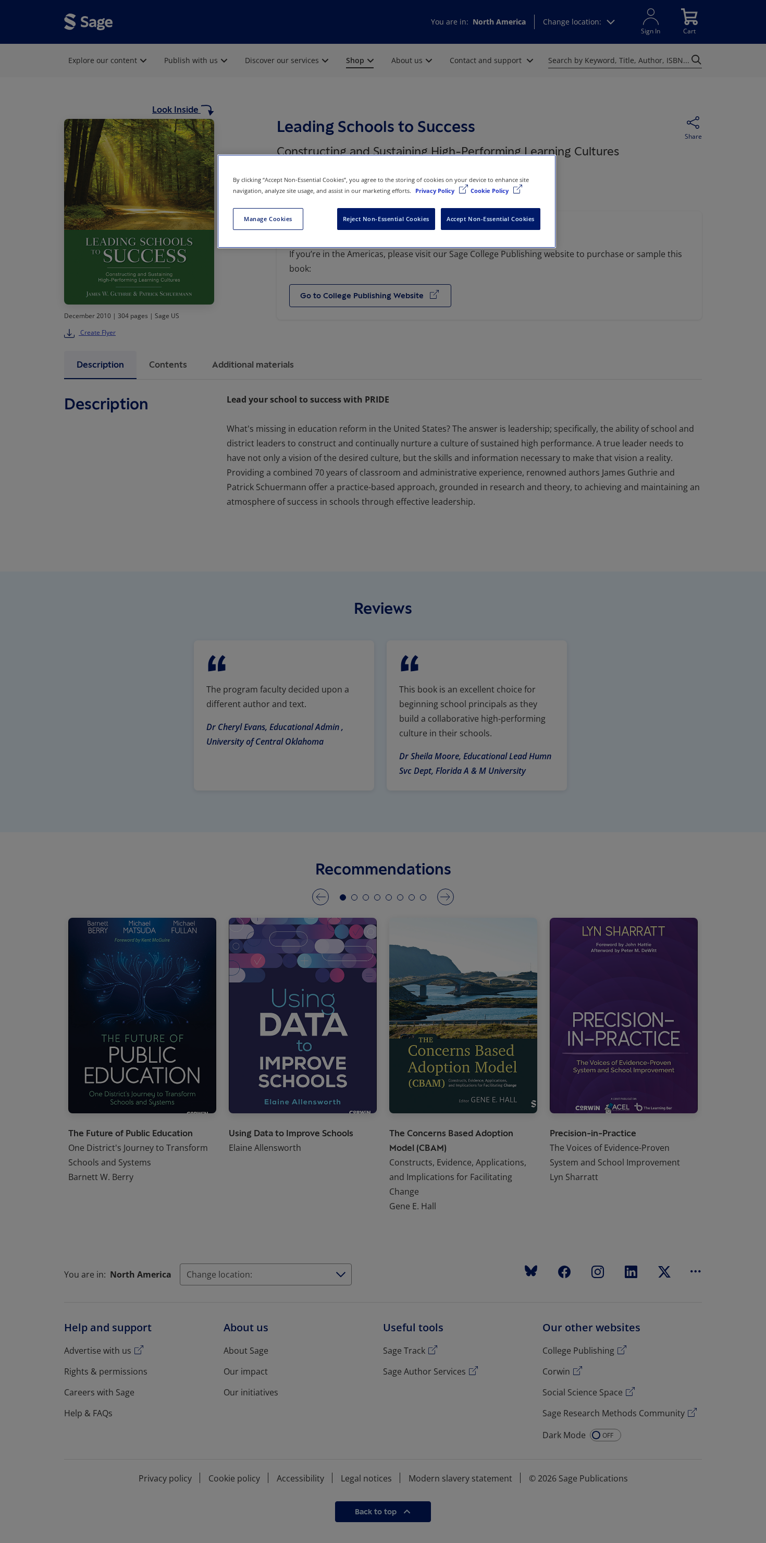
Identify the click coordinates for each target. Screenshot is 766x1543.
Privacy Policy (435, 191)
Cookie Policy (490, 191)
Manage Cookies (268, 219)
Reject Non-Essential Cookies (386, 219)
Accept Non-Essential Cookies (491, 219)
